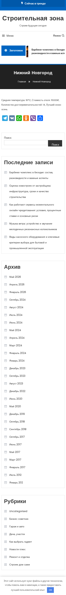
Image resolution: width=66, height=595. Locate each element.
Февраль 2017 (17, 467)
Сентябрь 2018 (17, 429)
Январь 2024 (17, 360)
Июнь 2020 (15, 399)
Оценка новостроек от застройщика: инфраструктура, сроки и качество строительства (30, 191)
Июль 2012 (15, 475)
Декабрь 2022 (17, 391)
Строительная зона (33, 19)
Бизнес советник (18, 519)
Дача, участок (17, 534)
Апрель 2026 (16, 284)
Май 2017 (14, 452)
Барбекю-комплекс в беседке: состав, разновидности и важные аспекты (31, 175)
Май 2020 (15, 406)
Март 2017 (15, 459)
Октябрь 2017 (17, 437)
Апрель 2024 (17, 338)
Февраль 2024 (17, 353)
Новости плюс (17, 549)
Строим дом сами (19, 564)
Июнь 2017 (15, 444)
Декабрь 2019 (17, 414)
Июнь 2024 (16, 322)
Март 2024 (15, 345)
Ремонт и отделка (19, 557)
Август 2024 (16, 307)
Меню (10, 36)
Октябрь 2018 (17, 421)
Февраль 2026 (17, 292)
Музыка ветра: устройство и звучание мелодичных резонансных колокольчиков (33, 226)
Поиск (57, 35)
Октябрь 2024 (17, 299)
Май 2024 (15, 330)
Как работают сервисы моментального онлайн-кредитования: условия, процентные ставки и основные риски (35, 210)
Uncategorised (18, 511)
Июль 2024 (16, 315)
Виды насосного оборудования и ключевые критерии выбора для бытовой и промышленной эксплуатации (34, 242)
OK (50, 590)
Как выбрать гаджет (20, 541)
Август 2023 (16, 383)
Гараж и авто (16, 526)
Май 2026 (15, 277)
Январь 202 (16, 482)
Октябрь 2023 (17, 376)
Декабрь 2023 (17, 368)
